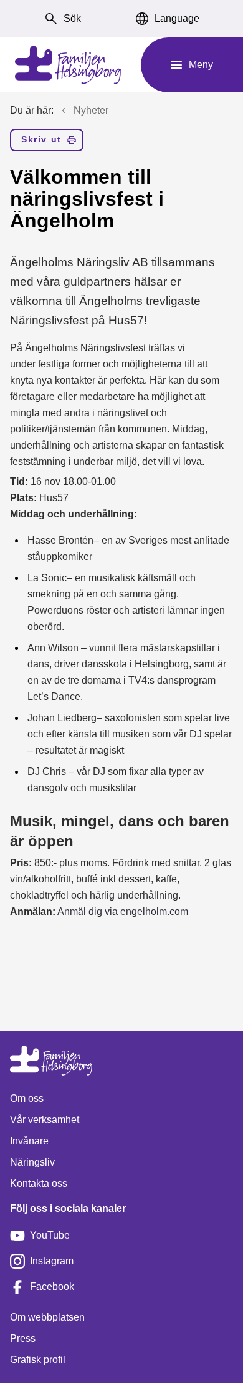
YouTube (50, 1235)
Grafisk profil (37, 1359)
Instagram (52, 1261)
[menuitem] (46, 142)
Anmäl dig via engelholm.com (122, 911)
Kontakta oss (38, 1183)
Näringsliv (32, 1162)
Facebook (52, 1286)
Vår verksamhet (44, 1119)
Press (23, 1338)
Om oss (27, 1098)
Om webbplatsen (47, 1317)
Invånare (29, 1141)
